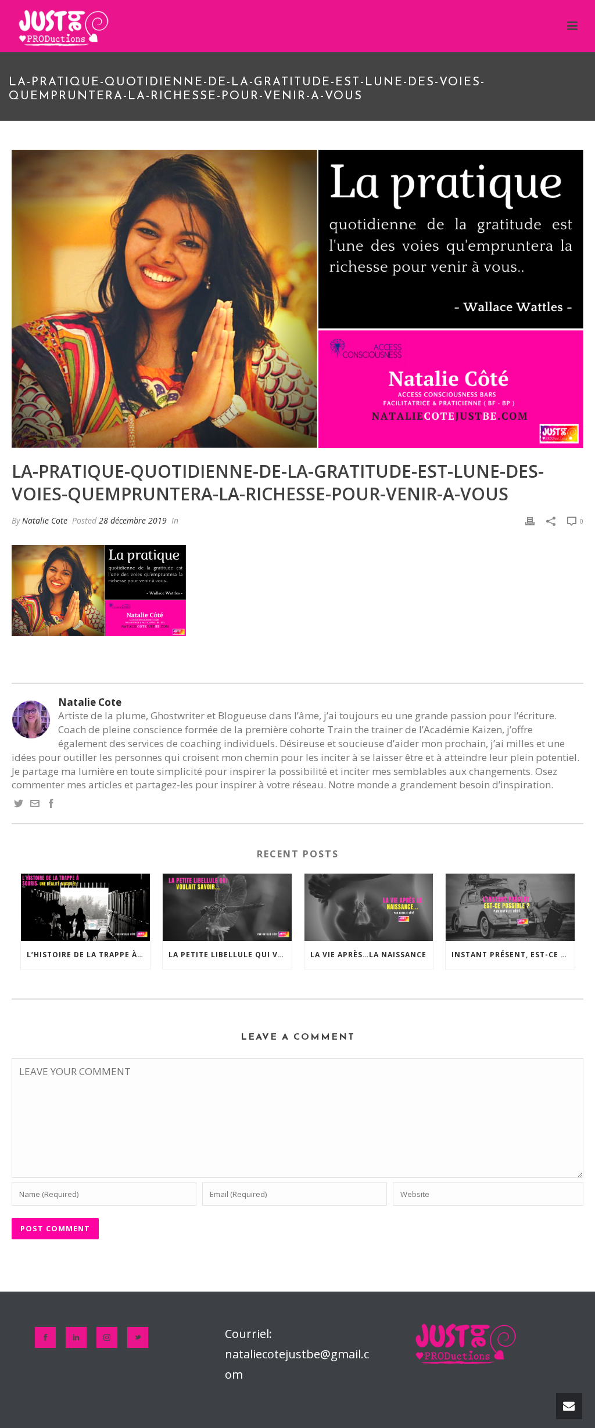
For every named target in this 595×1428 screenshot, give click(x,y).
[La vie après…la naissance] (368, 907)
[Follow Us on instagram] (107, 1337)
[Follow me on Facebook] (51, 804)
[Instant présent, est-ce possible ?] (510, 907)
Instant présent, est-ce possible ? (513, 955)
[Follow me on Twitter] (18, 804)
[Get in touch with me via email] (35, 804)
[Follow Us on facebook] (45, 1337)
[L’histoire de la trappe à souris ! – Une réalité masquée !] (85, 907)
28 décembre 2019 (133, 520)
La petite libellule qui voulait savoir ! (230, 955)
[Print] (530, 520)
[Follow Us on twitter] (138, 1337)
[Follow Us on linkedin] (76, 1337)
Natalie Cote (44, 520)
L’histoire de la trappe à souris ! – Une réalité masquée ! (88, 955)
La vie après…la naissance (368, 955)
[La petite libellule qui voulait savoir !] (227, 907)
